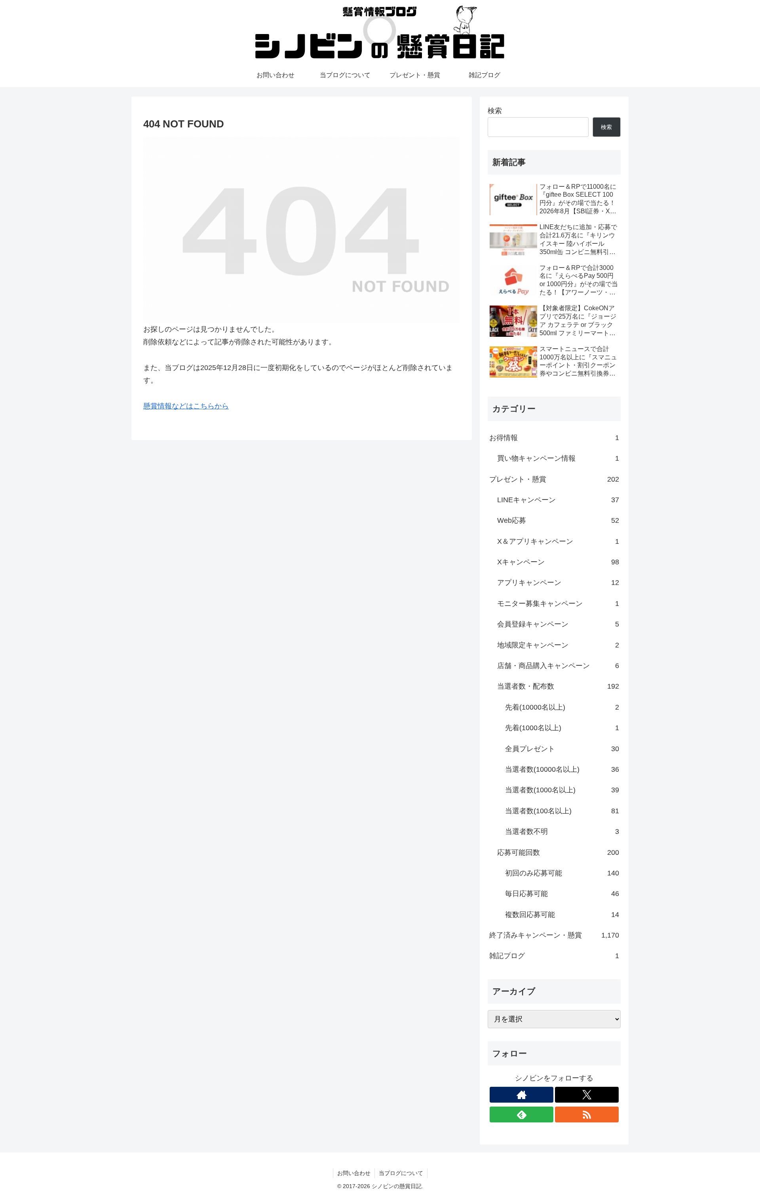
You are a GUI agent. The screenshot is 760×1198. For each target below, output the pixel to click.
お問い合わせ (353, 1173)
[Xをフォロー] (587, 1095)
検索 (495, 111)
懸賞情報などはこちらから (186, 406)
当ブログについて (401, 1173)
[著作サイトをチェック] (521, 1095)
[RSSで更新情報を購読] (587, 1114)
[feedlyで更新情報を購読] (521, 1114)
